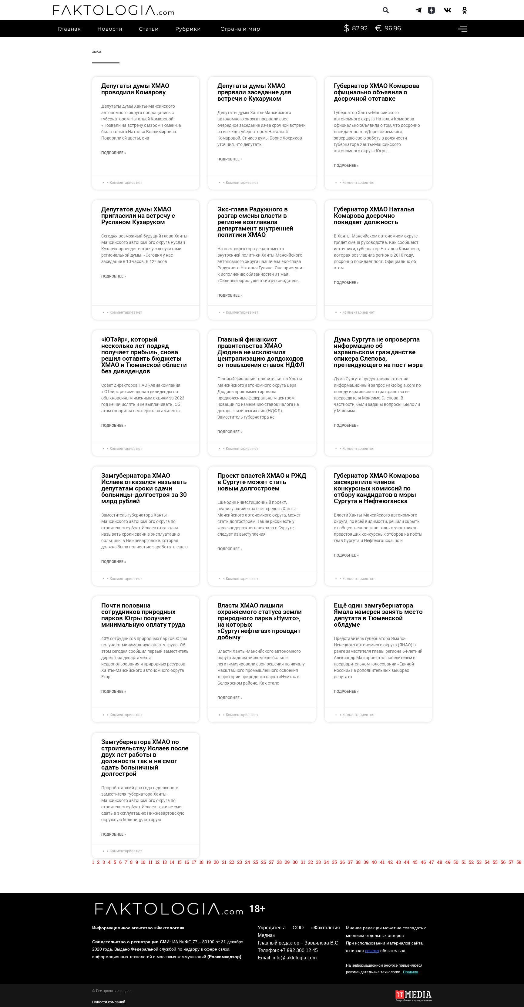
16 (187, 862)
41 (382, 862)
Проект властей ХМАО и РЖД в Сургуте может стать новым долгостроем (261, 482)
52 (471, 862)
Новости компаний (108, 1002)
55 (495, 862)
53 (479, 862)
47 (431, 862)
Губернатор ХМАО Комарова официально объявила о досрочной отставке (376, 92)
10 (143, 862)
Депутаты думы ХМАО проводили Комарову (135, 89)
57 (511, 862)
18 (201, 862)
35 (334, 862)
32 (310, 862)
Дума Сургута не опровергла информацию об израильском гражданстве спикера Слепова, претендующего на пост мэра (378, 352)
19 (209, 862)
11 (150, 862)
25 (255, 862)
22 (231, 862)
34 (326, 862)
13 (165, 862)
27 (271, 862)
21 (224, 862)
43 (398, 862)
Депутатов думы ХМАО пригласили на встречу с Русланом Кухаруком (138, 216)
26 (263, 862)
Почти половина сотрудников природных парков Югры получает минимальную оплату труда (143, 615)
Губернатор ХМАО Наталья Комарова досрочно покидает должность (374, 216)
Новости (110, 29)
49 (447, 862)
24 (247, 862)
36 (342, 862)
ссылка (372, 950)
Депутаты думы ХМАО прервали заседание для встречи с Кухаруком (254, 92)
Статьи (149, 29)
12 (157, 862)
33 (318, 862)
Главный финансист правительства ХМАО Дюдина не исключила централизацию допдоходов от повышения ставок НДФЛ (260, 352)
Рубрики (188, 29)
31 (303, 862)
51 (464, 862)
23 (239, 862)
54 (487, 862)
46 (423, 862)
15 (179, 862)
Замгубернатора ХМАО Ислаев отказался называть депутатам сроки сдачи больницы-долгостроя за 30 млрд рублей (144, 488)
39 (366, 862)
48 (439, 862)
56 (503, 862)
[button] (385, 10)
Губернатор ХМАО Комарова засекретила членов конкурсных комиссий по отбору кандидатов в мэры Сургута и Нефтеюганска (376, 488)
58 (518, 862)
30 (295, 862)
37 (350, 862)
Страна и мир (240, 29)
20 (216, 862)
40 (374, 862)
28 (279, 862)
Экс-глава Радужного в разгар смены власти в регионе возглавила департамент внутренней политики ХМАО (255, 222)
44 (406, 862)
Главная (69, 29)
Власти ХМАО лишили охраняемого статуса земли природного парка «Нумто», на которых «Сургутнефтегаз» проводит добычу (259, 621)
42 (390, 862)
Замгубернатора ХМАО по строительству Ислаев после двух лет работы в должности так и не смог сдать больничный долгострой (144, 757)
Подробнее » (113, 153)
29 (287, 862)
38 (358, 862)
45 (415, 862)
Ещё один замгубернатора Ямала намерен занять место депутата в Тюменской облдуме (378, 615)
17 (194, 862)
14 (172, 862)
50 (455, 862)
